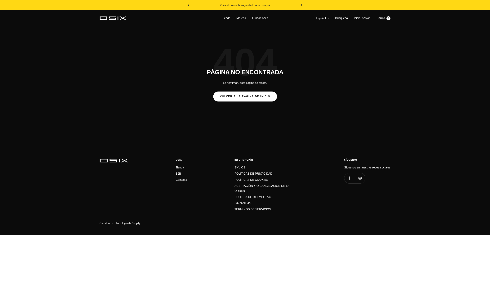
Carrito (382, 18)
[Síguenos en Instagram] (360, 178)
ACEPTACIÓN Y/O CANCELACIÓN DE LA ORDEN (261, 188)
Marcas (241, 18)
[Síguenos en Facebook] (349, 178)
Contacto (181, 179)
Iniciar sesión (362, 18)
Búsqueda (341, 18)
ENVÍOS (239, 167)
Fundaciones (260, 18)
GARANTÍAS (242, 203)
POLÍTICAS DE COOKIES (251, 179)
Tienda (226, 18)
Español (321, 18)
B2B (178, 173)
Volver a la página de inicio (245, 96)
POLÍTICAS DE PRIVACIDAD (253, 173)
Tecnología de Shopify (128, 223)
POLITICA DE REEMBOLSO (252, 197)
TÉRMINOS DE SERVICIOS (252, 209)
